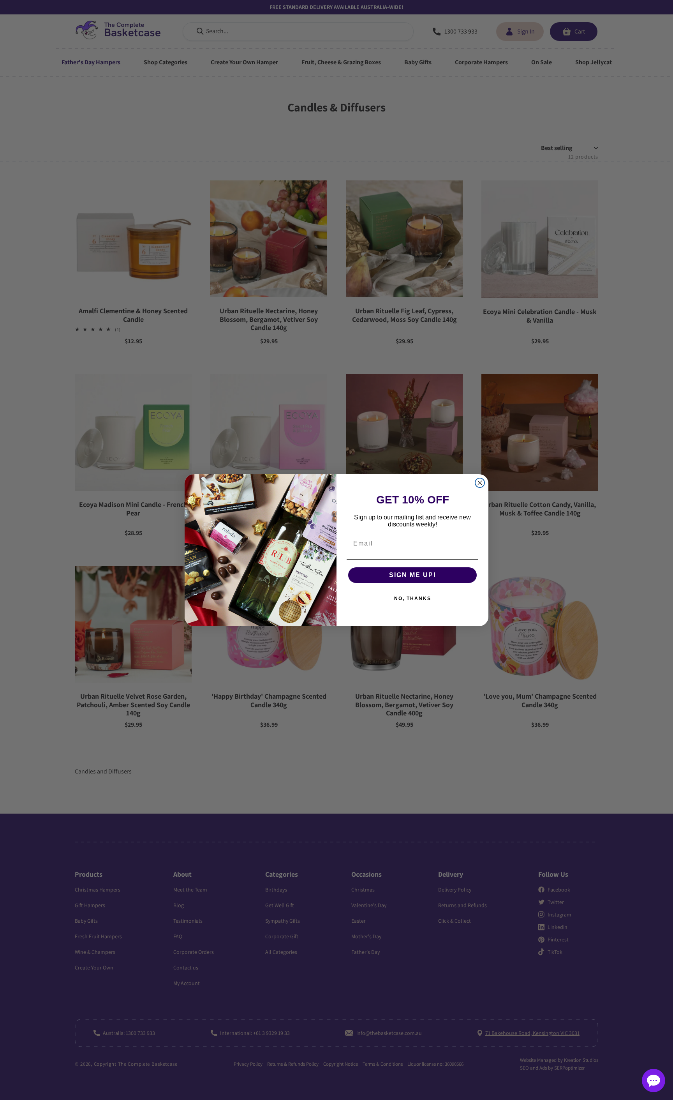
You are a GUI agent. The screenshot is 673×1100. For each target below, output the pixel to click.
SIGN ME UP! (412, 575)
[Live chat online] (653, 1080)
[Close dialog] (479, 482)
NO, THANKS (412, 598)
